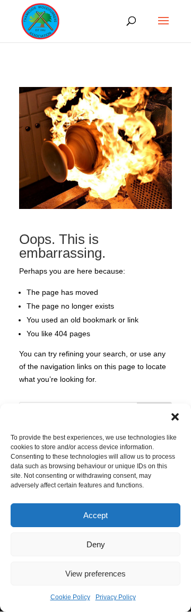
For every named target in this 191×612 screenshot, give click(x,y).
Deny (95, 544)
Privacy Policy (116, 597)
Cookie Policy (70, 597)
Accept (95, 515)
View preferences (95, 573)
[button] (175, 417)
